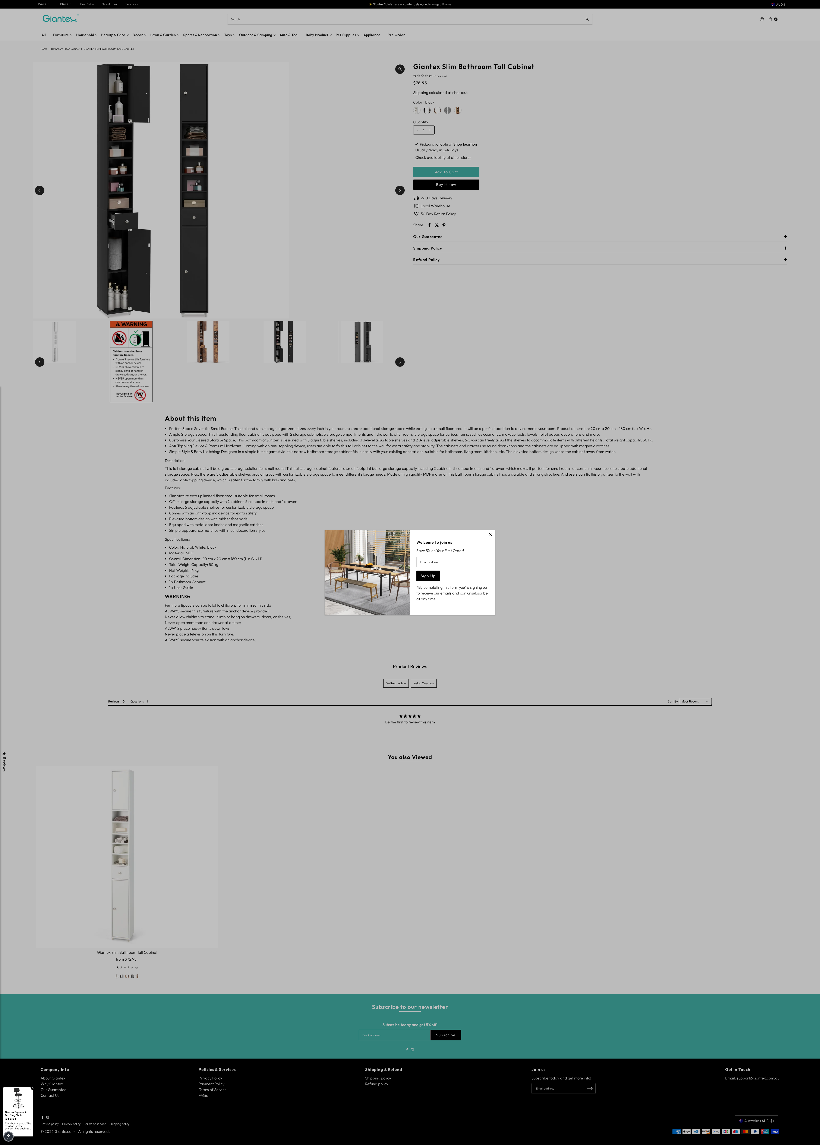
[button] (8, 1136)
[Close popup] (490, 534)
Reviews (4, 764)
